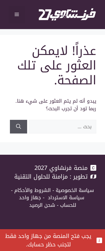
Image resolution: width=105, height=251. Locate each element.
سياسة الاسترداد (66, 197)
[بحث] (18, 127)
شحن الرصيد (42, 205)
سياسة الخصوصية (75, 190)
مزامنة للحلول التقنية (41, 176)
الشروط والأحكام (32, 190)
